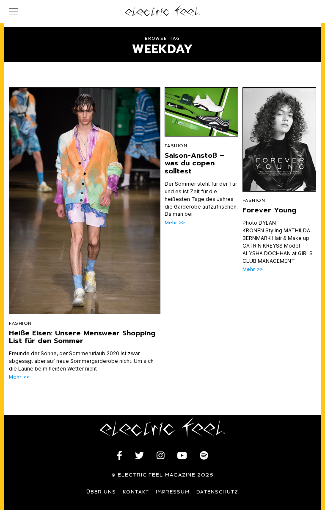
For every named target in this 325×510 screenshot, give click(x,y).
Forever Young (269, 210)
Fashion (20, 323)
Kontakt (136, 492)
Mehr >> (19, 377)
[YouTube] (182, 456)
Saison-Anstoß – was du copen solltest (195, 163)
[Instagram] (160, 456)
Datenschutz (217, 492)
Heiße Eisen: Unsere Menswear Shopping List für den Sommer (82, 337)
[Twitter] (139, 456)
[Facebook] (119, 456)
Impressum (173, 492)
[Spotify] (204, 456)
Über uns (101, 492)
